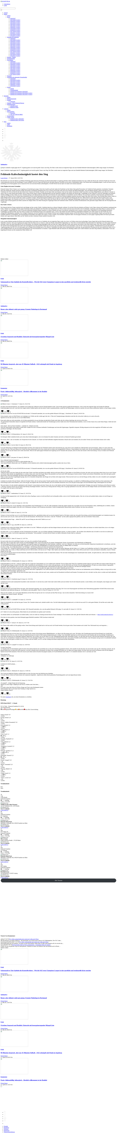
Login (5, 5)
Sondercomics (10, 116)
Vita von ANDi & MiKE (16, 114)
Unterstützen (7, 4)
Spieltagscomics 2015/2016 (17, 120)
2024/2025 (13, 78)
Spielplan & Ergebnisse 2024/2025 (19, 91)
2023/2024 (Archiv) (15, 22)
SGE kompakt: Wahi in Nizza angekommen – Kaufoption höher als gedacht (31, 944)
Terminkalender (11, 58)
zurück (8, 15)
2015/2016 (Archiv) (15, 34)
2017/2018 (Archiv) (15, 31)
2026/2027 (13, 18)
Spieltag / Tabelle (11, 57)
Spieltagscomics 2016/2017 (17, 118)
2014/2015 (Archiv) (15, 35)
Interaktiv (6, 96)
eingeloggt (8, 697)
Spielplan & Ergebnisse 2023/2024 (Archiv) (21, 93)
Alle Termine (58, 880)
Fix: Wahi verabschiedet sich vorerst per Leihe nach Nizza (24, 939)
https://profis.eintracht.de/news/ (105, 614)
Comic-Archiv (10, 117)
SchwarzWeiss (10, 111)
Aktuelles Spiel (14, 106)
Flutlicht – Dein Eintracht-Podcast (15, 103)
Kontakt (6, 1126)
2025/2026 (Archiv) (15, 20)
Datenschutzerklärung (9, 1132)
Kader (8, 17)
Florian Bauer (4, 285)
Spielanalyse (4, 164)
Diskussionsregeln (11, 98)
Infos (5, 121)
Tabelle (12, 88)
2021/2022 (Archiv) (15, 25)
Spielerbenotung (11, 104)
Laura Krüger (4, 178)
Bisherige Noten (14, 107)
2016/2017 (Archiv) (15, 33)
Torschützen (10, 60)
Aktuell (6, 12)
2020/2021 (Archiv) (15, 27)
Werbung (6, 1129)
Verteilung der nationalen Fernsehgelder (17, 77)
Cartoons (6, 108)
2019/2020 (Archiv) (15, 28)
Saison (5, 14)
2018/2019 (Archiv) (15, 30)
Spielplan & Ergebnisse (13, 37)
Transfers (9, 76)
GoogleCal (5, 810)
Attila (8, 124)
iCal (2, 810)
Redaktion (9, 126)
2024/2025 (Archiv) (15, 21)
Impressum (6, 1130)
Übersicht (12, 101)
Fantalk (9, 100)
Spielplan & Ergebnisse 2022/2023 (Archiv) (21, 94)
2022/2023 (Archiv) (15, 24)
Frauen (9, 87)
